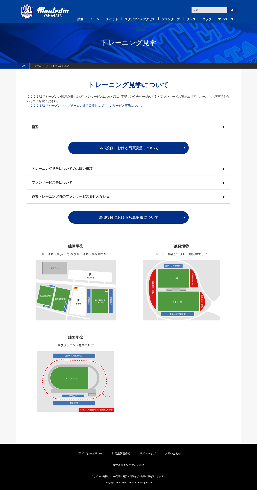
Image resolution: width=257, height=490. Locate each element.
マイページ (225, 19)
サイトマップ (148, 453)
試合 (81, 19)
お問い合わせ (173, 453)
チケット (112, 19)
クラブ (206, 19)
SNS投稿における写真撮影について (128, 148)
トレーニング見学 (60, 65)
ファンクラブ (171, 19)
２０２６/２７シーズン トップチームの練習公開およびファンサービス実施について (86, 105)
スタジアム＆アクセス (140, 19)
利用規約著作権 (121, 453)
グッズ (191, 19)
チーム (94, 19)
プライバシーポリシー (89, 453)
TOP (22, 65)
